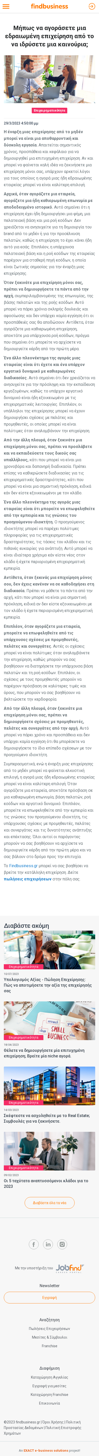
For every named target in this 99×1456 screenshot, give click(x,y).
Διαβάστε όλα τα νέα (49, 1203)
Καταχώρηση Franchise (49, 1395)
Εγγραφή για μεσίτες (49, 1386)
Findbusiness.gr (23, 865)
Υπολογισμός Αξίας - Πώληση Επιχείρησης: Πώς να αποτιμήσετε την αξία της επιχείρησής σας (48, 985)
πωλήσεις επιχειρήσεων (28, 879)
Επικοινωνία (49, 1403)
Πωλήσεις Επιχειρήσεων (49, 1329)
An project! (49, 1450)
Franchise (49, 1346)
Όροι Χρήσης (53, 1422)
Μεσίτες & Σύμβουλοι (49, 1337)
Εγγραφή (49, 1298)
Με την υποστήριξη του (34, 1268)
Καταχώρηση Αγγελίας (49, 1377)
